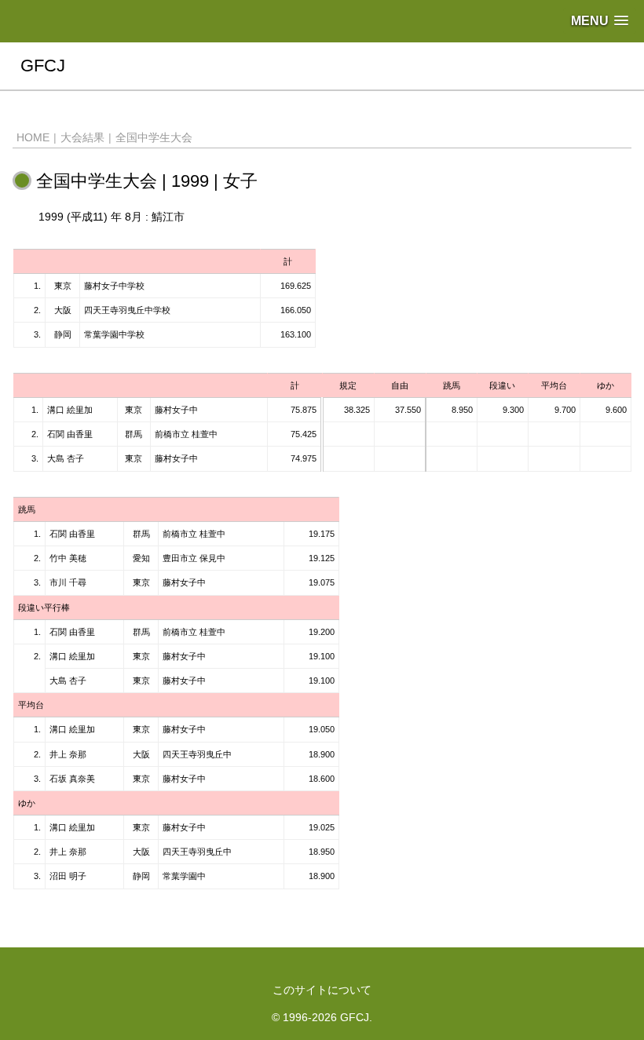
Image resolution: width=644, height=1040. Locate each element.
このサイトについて (322, 989)
